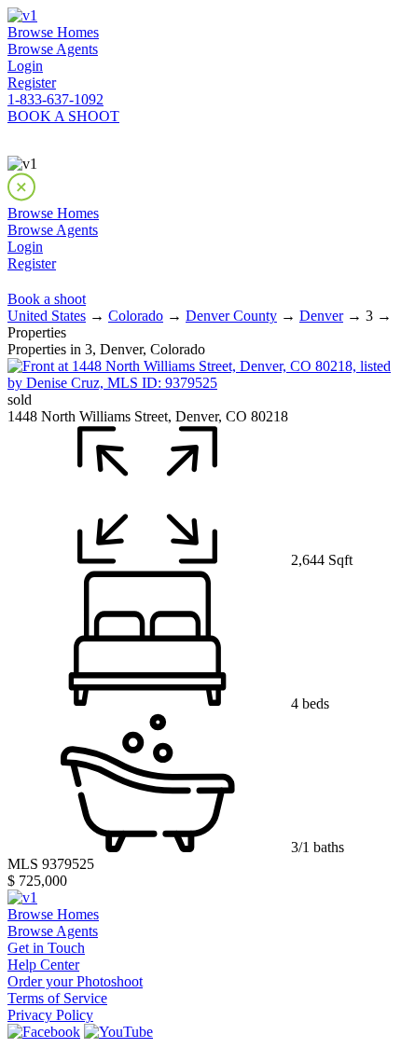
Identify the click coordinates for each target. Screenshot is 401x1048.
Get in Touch (46, 948)
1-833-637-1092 (55, 99)
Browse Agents (52, 49)
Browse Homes (53, 32)
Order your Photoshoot (75, 981)
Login (25, 66)
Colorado (135, 316)
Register (31, 82)
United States (46, 316)
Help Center (43, 964)
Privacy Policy (50, 1015)
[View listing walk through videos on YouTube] (118, 1032)
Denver (321, 316)
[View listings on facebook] (43, 1032)
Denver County (231, 316)
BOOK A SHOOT (63, 116)
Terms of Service (57, 998)
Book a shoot (46, 299)
